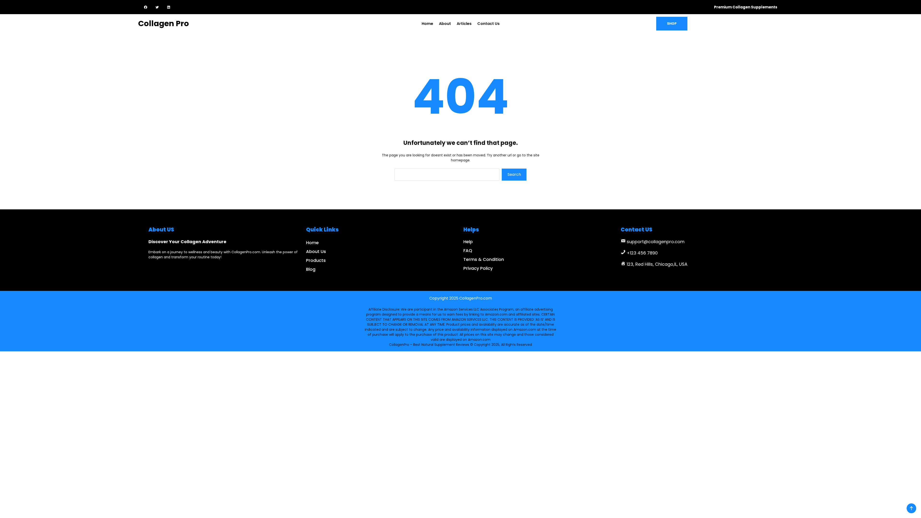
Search (514, 174)
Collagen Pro (163, 23)
